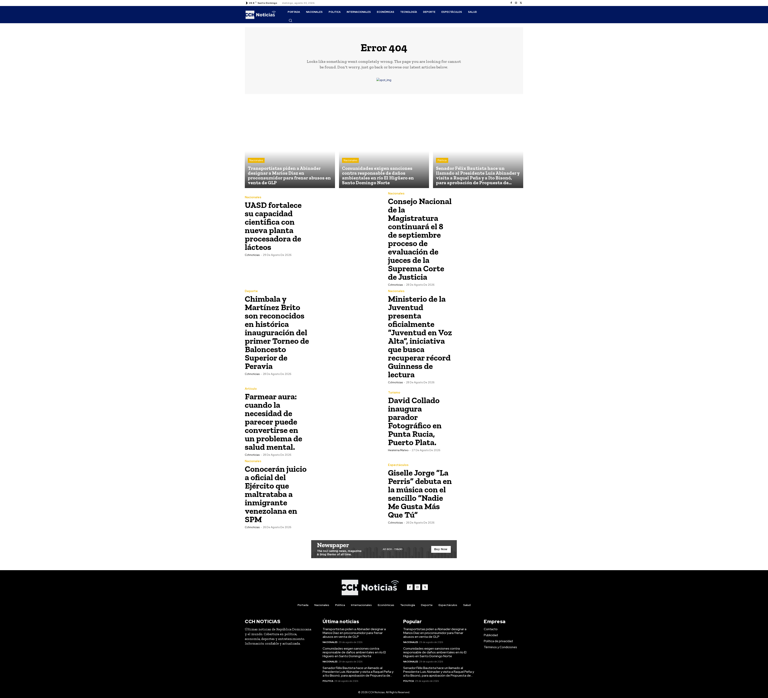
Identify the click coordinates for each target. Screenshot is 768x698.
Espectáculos (398, 465)
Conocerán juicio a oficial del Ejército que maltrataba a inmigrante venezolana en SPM (276, 494)
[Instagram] (516, 3)
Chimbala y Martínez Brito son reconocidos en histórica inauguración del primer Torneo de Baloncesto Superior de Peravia (277, 332)
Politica (442, 160)
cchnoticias (252, 255)
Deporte (251, 291)
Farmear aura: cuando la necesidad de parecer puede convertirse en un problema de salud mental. (273, 421)
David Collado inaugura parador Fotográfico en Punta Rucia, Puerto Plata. (415, 421)
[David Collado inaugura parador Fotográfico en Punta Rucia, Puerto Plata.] (489, 421)
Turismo (394, 392)
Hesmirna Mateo (398, 450)
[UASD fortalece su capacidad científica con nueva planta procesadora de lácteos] (346, 226)
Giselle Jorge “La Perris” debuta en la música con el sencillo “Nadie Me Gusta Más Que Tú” (420, 494)
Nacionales (256, 160)
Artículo (251, 388)
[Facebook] (511, 3)
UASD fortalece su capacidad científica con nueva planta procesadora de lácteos (273, 226)
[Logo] (261, 14)
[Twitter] (520, 3)
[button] (290, 20)
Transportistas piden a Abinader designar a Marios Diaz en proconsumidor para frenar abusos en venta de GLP (354, 633)
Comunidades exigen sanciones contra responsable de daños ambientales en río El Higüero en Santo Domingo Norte (354, 652)
